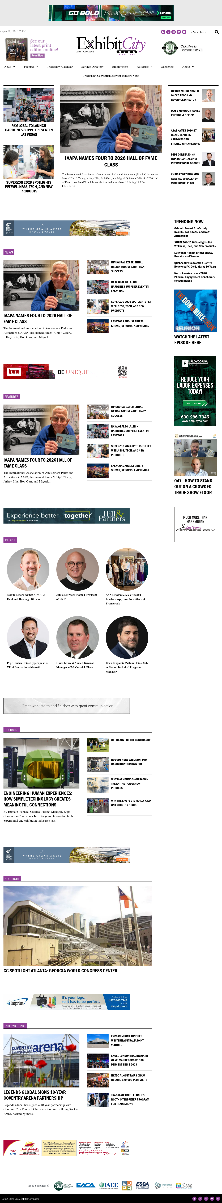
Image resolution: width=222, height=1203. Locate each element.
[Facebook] (163, 32)
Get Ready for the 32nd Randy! (131, 740)
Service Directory (92, 66)
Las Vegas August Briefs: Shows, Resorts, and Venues (193, 254)
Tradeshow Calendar (60, 66)
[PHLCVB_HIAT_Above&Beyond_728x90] (111, 20)
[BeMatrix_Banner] (66, 1155)
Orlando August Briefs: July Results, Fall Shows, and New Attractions (191, 232)
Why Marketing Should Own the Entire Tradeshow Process (129, 783)
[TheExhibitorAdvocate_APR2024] (66, 712)
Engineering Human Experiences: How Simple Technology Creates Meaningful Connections (37, 799)
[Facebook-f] (194, 1199)
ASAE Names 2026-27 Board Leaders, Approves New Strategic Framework (126, 599)
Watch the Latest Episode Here (191, 340)
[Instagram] (173, 32)
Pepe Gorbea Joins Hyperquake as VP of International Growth (185, 158)
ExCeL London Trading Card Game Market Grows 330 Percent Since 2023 (129, 1060)
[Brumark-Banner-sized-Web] (66, 379)
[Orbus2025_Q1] (66, 522)
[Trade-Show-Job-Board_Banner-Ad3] (66, 861)
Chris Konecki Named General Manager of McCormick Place (185, 178)
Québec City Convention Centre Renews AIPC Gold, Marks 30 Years (195, 265)
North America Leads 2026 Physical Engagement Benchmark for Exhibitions (194, 277)
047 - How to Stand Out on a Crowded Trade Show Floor (193, 486)
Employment (120, 66)
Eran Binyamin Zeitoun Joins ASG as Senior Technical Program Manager (127, 667)
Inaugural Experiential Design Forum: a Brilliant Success (128, 266)
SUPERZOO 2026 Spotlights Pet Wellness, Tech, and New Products (29, 186)
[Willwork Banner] (66, 1009)
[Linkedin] (179, 32)
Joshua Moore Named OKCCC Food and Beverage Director (185, 95)
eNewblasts (198, 32)
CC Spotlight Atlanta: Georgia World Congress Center (60, 971)
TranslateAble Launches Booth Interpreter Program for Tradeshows (130, 1099)
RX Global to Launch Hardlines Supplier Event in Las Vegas (29, 130)
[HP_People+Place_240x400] (195, 424)
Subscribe (167, 66)
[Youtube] (184, 32)
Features (29, 66)
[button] (216, 32)
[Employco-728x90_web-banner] (66, 235)
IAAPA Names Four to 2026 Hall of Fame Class (111, 161)
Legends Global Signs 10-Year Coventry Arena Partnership (34, 1095)
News (7, 66)
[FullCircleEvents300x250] (195, 541)
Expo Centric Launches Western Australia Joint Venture (127, 1040)
